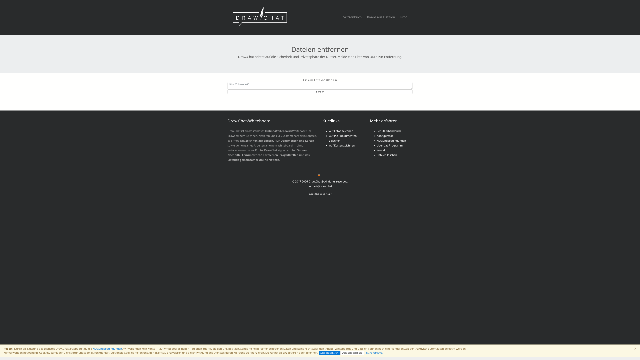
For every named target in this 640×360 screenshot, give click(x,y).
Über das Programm (390, 145)
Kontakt (382, 150)
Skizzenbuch (352, 17)
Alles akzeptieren (329, 353)
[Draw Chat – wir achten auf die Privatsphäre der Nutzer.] (260, 17)
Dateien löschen (387, 155)
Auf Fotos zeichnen (341, 131)
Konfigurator (385, 136)
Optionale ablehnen (352, 353)
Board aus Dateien (381, 17)
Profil (404, 17)
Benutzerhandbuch (389, 131)
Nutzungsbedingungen (391, 140)
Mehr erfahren (374, 352)
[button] (320, 175)
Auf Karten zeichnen (342, 145)
